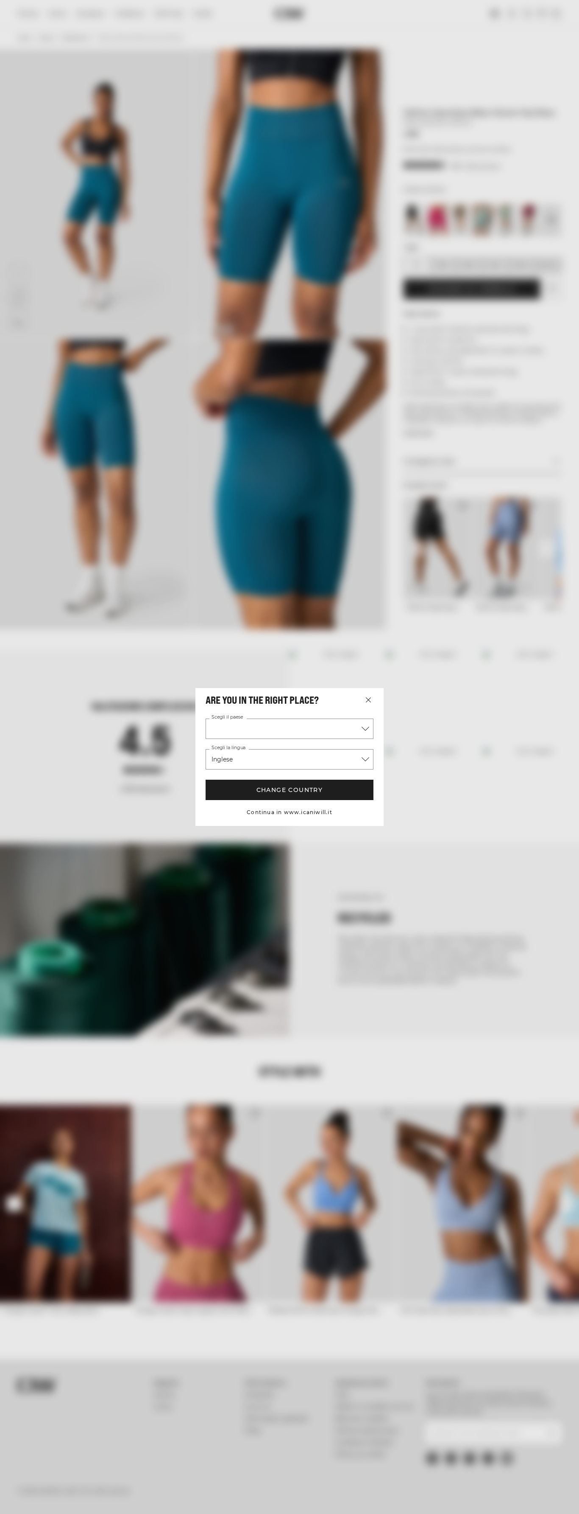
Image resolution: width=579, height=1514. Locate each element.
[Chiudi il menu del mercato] (368, 700)
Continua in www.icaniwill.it (289, 812)
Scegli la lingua (228, 747)
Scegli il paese (227, 717)
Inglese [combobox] (222, 759)
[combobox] (289, 729)
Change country (289, 790)
